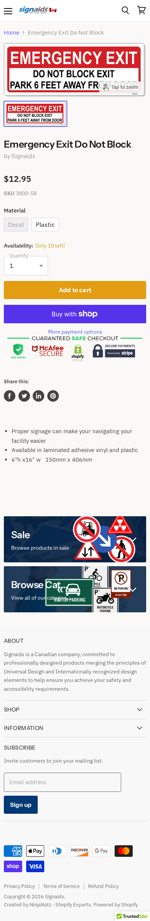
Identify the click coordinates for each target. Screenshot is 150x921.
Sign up (21, 804)
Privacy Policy (19, 886)
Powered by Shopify (115, 904)
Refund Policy (103, 886)
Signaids (23, 156)
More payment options (75, 332)
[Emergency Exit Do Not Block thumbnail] (35, 113)
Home (11, 32)
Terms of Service (61, 886)
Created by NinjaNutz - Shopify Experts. (48, 904)
